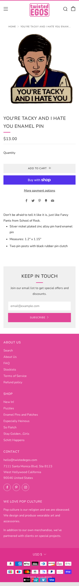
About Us (10, 357)
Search (8, 350)
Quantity (9, 153)
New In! (8, 402)
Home (12, 26)
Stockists (9, 369)
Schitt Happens (14, 440)
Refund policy (12, 382)
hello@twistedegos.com (20, 460)
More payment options (39, 190)
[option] (39, 69)
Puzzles (8, 408)
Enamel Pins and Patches (20, 415)
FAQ (6, 363)
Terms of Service (15, 376)
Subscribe (37, 317)
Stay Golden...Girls (16, 434)
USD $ (37, 554)
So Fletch (9, 427)
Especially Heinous (16, 421)
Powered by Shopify (40, 572)
